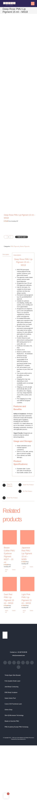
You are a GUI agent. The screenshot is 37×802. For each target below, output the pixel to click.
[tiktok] (14, 662)
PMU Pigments (15, 246)
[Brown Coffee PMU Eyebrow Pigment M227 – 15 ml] (10, 537)
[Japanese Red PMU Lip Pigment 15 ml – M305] (27, 537)
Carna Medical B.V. (21, 739)
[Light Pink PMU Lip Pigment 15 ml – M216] (27, 584)
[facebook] (5, 662)
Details (13, 569)
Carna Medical (20, 737)
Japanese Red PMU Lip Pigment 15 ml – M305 (27, 553)
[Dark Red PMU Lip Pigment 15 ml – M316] (10, 584)
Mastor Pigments (25, 246)
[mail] (32, 662)
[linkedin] (23, 662)
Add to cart (21, 237)
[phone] (18, 667)
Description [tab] (6, 254)
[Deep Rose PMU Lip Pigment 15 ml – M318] (18, 115)
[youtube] (18, 662)
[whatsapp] (27, 662)
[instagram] (9, 662)
